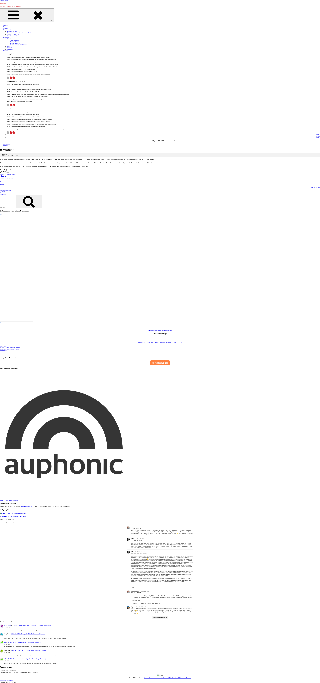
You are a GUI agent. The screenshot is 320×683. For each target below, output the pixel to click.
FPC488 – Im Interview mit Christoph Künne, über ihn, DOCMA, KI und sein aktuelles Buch (28, 112)
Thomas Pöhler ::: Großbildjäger (18, 44)
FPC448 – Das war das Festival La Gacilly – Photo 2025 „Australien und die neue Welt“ (27, 96)
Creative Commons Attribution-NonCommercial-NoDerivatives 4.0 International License (167, 678)
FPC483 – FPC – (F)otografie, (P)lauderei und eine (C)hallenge (28, 634)
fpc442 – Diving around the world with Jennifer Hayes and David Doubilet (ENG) (25, 99)
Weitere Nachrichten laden (160, 617)
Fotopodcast (3, 3)
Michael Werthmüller (15, 43)
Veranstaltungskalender (13, 34)
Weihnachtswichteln (12, 31)
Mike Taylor (7, 625)
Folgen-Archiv (7, 144)
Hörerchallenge (11, 49)
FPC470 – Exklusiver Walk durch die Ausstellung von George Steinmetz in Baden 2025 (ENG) (29, 89)
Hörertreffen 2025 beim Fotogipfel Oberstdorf (19, 32)
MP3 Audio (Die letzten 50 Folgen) (9, 349)
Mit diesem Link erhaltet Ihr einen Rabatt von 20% (160, 330)
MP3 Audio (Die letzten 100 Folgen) (10, 347)
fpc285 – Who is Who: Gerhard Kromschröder (13, 516)
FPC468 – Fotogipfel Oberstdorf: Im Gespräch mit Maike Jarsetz (22, 71)
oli (5, 642)
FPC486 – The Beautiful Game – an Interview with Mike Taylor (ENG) (23, 84)
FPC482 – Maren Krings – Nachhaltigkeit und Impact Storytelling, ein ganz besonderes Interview (29, 119)
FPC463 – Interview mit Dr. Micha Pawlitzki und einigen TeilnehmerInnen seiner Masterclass (28, 74)
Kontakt (5, 145)
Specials (5, 50)
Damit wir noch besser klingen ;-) (9, 500)
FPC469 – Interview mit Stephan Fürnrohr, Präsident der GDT (21, 69)
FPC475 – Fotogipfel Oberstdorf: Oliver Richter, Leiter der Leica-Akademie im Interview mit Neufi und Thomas (32, 64)
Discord (9, 46)
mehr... (318, 134)
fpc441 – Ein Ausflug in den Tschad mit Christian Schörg (20, 101)
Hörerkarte (9, 47)
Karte (2, 176)
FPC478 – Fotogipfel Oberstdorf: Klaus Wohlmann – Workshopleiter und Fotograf (26, 62)
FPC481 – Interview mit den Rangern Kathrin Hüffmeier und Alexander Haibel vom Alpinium (28, 57)
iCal (1, 181)
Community (6, 37)
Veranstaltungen (7, 29)
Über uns (9, 38)
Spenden (5, 28)
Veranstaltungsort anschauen (7, 174)
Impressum (3, 680)
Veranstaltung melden (12, 35)
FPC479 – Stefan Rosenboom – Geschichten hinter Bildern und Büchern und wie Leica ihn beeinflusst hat (31, 59)
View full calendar (315, 187)
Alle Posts (3, 346)
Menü (52, 20)
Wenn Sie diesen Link (26, 506)
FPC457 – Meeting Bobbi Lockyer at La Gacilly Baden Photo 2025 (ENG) (23, 92)
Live (4, 26)
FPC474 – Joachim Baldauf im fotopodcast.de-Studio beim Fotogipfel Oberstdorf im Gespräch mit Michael (31, 67)
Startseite (5, 25)
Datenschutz (9, 680)
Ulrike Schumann (14, 40)
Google (2, 184)
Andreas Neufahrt (14, 41)
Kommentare (3, 350)
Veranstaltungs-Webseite (6, 178)
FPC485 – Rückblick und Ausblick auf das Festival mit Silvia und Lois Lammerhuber (26, 87)
